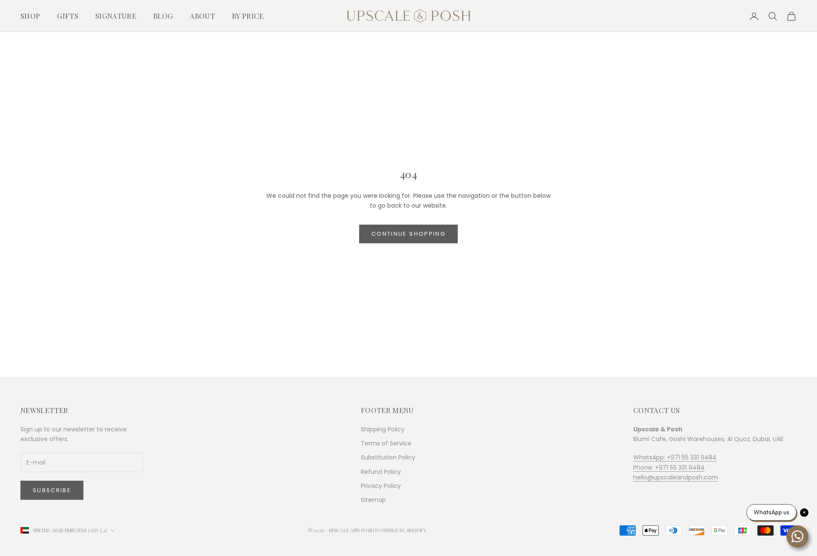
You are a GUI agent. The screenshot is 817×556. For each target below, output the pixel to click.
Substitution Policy (388, 457)
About (202, 15)
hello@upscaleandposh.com (675, 477)
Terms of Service (386, 443)
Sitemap (373, 500)
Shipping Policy (383, 429)
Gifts (67, 15)
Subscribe (52, 490)
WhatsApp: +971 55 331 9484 (675, 457)
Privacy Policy (381, 486)
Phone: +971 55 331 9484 (669, 467)
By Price (248, 15)
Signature (115, 15)
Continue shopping (408, 234)
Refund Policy (381, 472)
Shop (30, 15)
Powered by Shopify (400, 530)
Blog (163, 15)
